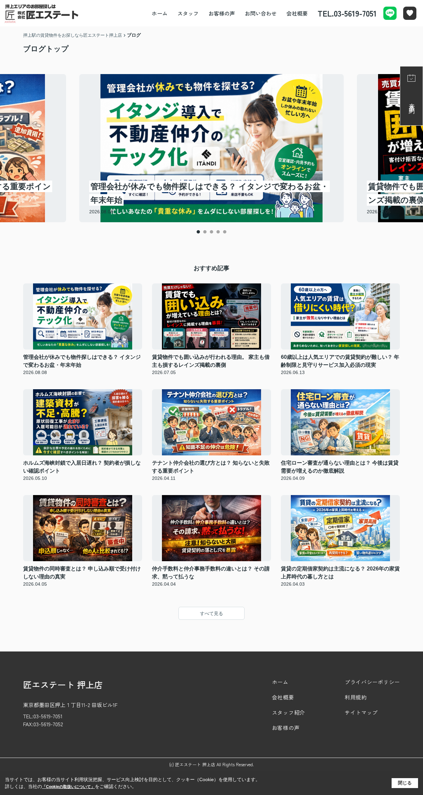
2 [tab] (205, 231)
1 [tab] (198, 231)
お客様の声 (222, 13)
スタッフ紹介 (288, 712)
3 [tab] (211, 231)
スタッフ (188, 13)
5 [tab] (224, 231)
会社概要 (297, 13)
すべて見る (211, 613)
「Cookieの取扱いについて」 (68, 786)
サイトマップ (361, 712)
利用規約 (356, 697)
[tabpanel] (211, 148)
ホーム (160, 13)
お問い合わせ (261, 13)
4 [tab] (218, 231)
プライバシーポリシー (372, 682)
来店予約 (411, 102)
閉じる (405, 782)
